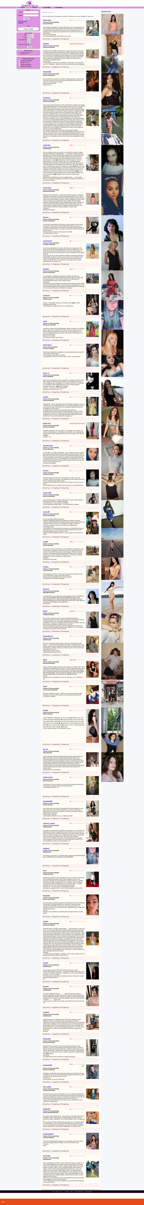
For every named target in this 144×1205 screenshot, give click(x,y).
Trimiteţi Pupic (65, 39)
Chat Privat (47, 39)
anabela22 (46, 848)
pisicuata (46, 986)
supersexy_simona (49, 823)
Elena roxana (47, 20)
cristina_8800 (47, 492)
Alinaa (45, 321)
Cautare (34, 7)
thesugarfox (46, 98)
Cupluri (22, 7)
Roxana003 (46, 895)
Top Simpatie (58, 7)
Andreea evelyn (48, 777)
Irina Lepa (46, 589)
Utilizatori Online (24, 52)
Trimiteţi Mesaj (55, 39)
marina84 (46, 269)
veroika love (46, 145)
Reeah (45, 686)
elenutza (45, 963)
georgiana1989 (47, 1065)
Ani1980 (45, 541)
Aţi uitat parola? (22, 21)
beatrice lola (46, 423)
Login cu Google (28, 29)
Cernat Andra (47, 187)
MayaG (45, 611)
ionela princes (47, 345)
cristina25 (46, 1012)
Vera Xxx (45, 470)
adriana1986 (47, 1039)
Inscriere (20, 23)
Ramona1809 (47, 71)
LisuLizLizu (46, 295)
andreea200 (46, 1109)
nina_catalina (47, 1087)
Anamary (46, 567)
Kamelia (45, 710)
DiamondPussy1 (48, 636)
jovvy (44, 870)
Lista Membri (46, 7)
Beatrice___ (46, 217)
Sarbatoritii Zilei (24, 53)
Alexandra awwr (48, 445)
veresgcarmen (47, 241)
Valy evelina (46, 1156)
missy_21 (46, 373)
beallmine (46, 43)
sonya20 (45, 397)
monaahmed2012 (48, 1134)
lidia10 (45, 659)
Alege (2, 1202)
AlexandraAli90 (47, 801)
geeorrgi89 (46, 512)
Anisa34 (45, 921)
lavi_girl (45, 749)
